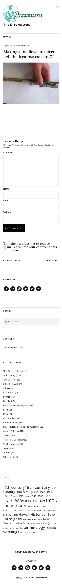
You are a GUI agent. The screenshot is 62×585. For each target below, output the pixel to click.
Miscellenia (8, 418)
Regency (49, 523)
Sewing (6, 435)
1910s (51, 500)
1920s (8, 506)
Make (5, 414)
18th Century (9, 375)
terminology (34, 527)
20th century (24, 492)
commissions (13, 510)
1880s (18, 500)
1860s (49, 496)
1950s (37, 506)
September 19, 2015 (11, 45)
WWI (33, 533)
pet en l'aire (37, 524)
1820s (28, 496)
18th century (37, 487)
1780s (7, 496)
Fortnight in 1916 (10, 515)
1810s (21, 496)
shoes (6, 528)
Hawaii (24, 514)
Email (6, 200)
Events (6, 397)
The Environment (11, 444)
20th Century (9, 384)
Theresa (50, 527)
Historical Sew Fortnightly (15, 405)
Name (7, 189)
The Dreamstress (16, 25)
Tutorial (6, 452)
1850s (41, 496)
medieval (27, 519)
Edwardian (40, 510)
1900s (40, 501)
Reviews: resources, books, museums (21, 427)
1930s (20, 506)
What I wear (8, 457)
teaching (19, 528)
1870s (7, 501)
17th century (14, 487)
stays (12, 528)
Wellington (25, 532)
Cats (43, 507)
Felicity (6, 401)
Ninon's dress (24, 523)
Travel (6, 448)
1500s (36, 492)
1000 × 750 (25, 45)
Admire (6, 388)
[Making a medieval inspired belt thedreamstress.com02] (31, 103)
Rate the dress (10, 422)
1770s (50, 492)
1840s (34, 496)
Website (7, 212)
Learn (5, 410)
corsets (28, 510)
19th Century (9, 380)
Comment (9, 152)
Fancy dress (52, 511)
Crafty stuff (9, 392)
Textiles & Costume (13, 440)
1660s (43, 492)
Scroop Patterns (11, 431)
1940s (30, 506)
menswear (37, 519)
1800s (15, 496)
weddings (11, 532)
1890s (29, 501)
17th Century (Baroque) (14, 371)
